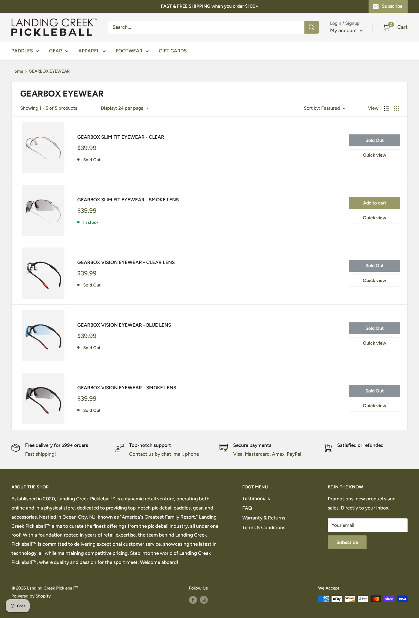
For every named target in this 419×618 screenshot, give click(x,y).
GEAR (55, 51)
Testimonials (256, 498)
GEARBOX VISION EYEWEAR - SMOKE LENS (126, 387)
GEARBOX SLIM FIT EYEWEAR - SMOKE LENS (128, 199)
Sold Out (374, 140)
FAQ (247, 508)
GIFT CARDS (173, 51)
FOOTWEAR (129, 51)
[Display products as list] (386, 108)
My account (344, 30)
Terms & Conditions (263, 527)
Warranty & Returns (263, 518)
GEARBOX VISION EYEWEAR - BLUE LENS (124, 325)
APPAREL (88, 51)
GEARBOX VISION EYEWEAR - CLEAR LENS (126, 262)
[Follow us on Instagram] (204, 600)
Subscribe (392, 6)
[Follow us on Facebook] (193, 600)
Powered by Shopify (31, 596)
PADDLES (22, 51)
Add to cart (374, 203)
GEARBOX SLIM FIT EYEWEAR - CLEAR (120, 137)
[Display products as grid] (396, 108)
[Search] (311, 27)
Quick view (374, 155)
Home (17, 71)
